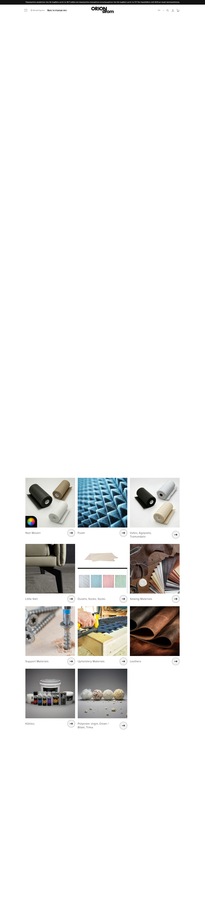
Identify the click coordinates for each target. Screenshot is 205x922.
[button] (26, 10)
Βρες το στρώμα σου (57, 10)
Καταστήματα (39, 10)
